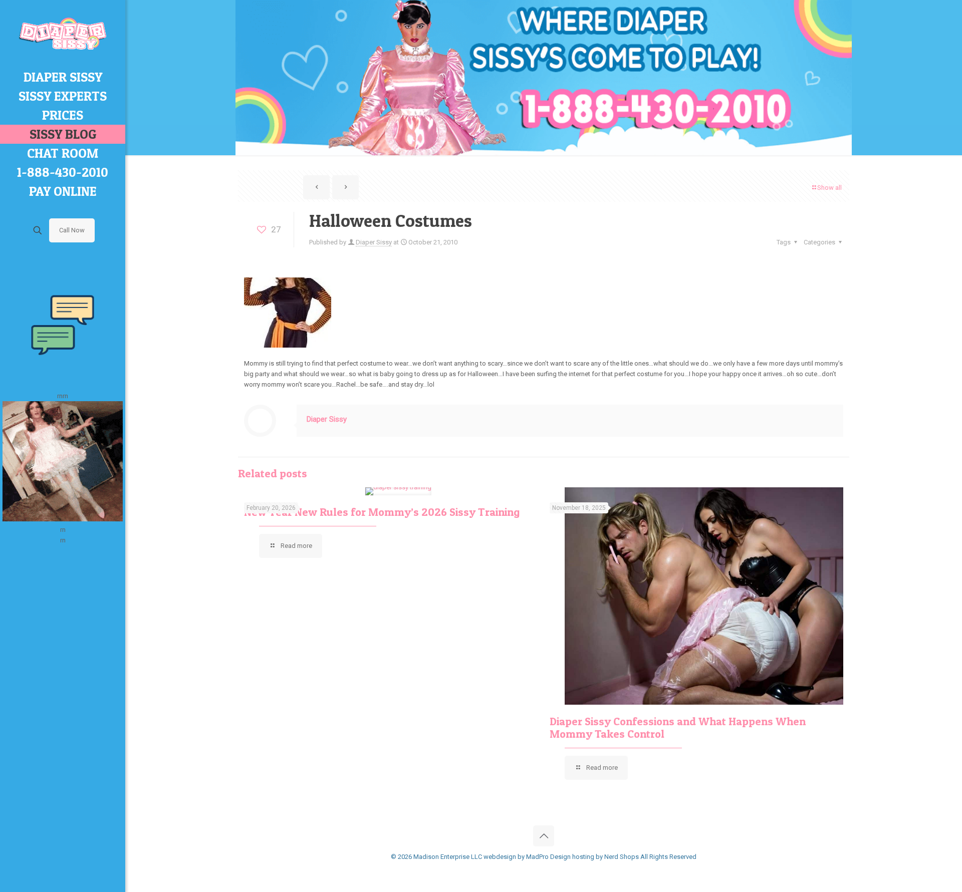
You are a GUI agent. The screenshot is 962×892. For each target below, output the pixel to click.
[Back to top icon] (543, 835)
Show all (829, 187)
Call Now (72, 230)
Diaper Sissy (374, 242)
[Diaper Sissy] (62, 34)
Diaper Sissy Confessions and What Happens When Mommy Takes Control (678, 727)
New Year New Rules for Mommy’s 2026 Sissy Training (382, 511)
